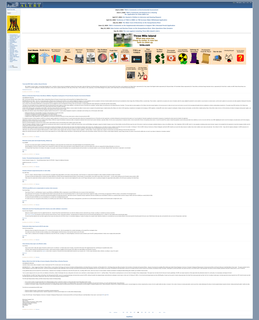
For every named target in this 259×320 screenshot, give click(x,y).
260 (145, 312)
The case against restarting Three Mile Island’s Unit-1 (141, 31)
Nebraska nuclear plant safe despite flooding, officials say (37, 140)
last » (164, 312)
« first (110, 312)
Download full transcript (27, 89)
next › (160, 312)
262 (153, 312)
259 (142, 312)
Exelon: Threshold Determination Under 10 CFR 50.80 (36, 158)
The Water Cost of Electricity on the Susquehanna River (142, 22)
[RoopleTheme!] (129, 317)
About (244, 2)
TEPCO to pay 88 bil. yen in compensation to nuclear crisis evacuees (40, 188)
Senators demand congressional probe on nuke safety (36, 170)
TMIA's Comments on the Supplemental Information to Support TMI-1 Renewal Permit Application (142, 25)
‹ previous (115, 312)
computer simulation (31, 214)
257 (134, 312)
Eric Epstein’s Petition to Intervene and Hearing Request (142, 17)
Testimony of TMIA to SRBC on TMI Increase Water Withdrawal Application (141, 20)
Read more (37, 91)
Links (247, 2)
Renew (11, 67)
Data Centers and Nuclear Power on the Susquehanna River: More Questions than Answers (142, 28)
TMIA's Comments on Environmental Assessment (141, 10)
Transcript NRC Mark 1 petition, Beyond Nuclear (34, 84)
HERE (103, 294)
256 (130, 312)
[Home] (25, 4)
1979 (251, 2)
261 (149, 312)
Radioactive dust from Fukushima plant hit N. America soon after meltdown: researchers (44, 208)
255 (127, 312)
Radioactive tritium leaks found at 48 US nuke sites (35, 226)
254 (123, 312)
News (234, 2)
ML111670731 (34, 162)
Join (10, 65)
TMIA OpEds (239, 2)
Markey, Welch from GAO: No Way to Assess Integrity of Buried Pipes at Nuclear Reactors (45, 261)
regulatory (44, 250)
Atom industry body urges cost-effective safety (34, 243)
